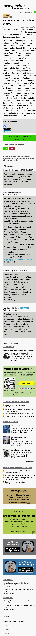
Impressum (6, 633)
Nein (12, 148)
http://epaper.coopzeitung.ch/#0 (18, 259)
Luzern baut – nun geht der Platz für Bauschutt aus (19, 606)
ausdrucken (9, 124)
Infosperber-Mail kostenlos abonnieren (14, 621)
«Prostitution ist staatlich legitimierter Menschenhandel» (17, 584)
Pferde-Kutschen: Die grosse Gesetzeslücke (20, 416)
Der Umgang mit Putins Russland (19, 438)
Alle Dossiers (29, 462)
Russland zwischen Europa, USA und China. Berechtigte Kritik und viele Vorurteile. (22, 443)
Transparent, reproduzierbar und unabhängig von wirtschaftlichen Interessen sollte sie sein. (22, 430)
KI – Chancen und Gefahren (20, 450)
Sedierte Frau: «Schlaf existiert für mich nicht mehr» (19, 590)
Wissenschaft (15, 426)
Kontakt (5, 625)
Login (21, 12)
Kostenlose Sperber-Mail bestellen (19, 138)
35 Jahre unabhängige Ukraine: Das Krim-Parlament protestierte (19, 410)
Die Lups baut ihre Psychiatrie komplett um (18, 601)
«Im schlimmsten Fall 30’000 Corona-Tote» (19, 414)
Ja (6, 148)
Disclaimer (6, 629)
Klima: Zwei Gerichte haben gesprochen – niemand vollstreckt (19, 478)
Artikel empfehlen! (11, 121)
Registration (28, 12)
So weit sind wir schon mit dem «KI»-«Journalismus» (15, 406)
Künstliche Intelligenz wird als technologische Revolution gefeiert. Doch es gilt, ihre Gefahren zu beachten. (21, 455)
